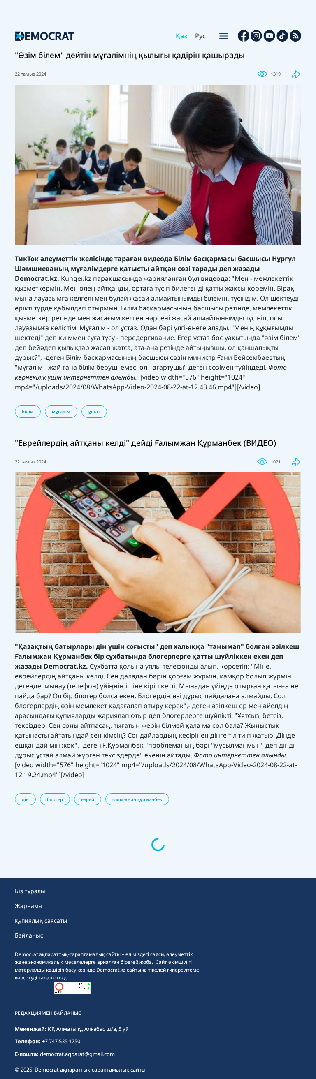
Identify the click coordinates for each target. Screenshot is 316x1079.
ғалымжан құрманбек (137, 799)
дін (25, 799)
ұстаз (94, 411)
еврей (87, 799)
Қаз (181, 35)
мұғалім (61, 411)
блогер (55, 799)
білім (28, 411)
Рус (200, 35)
